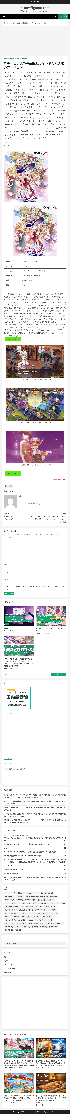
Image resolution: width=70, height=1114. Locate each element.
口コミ (18, 927)
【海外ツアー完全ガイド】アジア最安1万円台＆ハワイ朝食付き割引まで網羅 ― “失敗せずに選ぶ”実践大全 (19, 1097)
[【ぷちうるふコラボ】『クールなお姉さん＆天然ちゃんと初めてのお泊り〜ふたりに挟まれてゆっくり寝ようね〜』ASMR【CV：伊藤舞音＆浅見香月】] (19, 1048)
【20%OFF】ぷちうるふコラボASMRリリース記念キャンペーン (21, 1051)
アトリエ (24, 58)
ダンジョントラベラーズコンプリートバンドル (50, 629)
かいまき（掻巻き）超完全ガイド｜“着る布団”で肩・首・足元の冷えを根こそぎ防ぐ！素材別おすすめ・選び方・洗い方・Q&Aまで (51, 1099)
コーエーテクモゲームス (31, 275)
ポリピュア (9, 923)
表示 (10, 486)
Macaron (53, 896)
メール (6, 572)
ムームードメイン (9, 713)
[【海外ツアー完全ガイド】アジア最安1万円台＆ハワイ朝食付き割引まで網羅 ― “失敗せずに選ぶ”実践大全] (19, 1083)
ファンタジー (41, 623)
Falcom (20, 896)
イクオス (43, 903)
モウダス (38, 923)
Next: (50, 517)
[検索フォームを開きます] (56, 16)
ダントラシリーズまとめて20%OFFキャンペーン (50, 621)
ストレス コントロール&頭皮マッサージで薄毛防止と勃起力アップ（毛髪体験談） (30, 852)
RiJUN (19, 900)
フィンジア (46, 916)
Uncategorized (42, 1091)
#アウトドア (10, 893)
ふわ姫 (50, 900)
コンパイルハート (57, 903)
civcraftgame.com (35, 8)
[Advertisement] (35, 40)
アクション (20, 619)
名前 (5, 565)
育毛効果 (53, 927)
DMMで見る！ (12, 339)
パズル (7, 623)
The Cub (26, 614)
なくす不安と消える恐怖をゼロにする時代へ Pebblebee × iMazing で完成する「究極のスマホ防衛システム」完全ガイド (50, 1062)
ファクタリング (32, 916)
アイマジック (10, 903)
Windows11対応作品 (43, 617)
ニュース (22, 913)
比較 (27, 927)
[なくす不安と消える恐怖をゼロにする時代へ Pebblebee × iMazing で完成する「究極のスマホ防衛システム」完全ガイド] (51, 1048)
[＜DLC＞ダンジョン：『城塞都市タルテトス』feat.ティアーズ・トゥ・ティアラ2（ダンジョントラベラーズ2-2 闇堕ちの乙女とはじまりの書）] (19, 646)
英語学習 (9, 930)
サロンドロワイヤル (34, 906)
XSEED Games (30, 900)
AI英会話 (49, 893)
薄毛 (18, 930)
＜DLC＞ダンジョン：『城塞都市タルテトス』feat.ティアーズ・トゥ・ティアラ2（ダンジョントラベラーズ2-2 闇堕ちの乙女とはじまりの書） (19, 662)
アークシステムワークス (27, 903)
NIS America (9, 900)
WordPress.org (8, 972)
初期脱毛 (9, 927)
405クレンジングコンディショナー (30, 893)
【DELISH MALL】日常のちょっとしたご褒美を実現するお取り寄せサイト (27, 844)
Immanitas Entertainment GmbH (37, 896)
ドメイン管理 (10, 913)
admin (7, 143)
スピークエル (10, 910)
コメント (7, 538)
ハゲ (7, 916)
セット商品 (53, 617)
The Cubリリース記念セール (13, 617)
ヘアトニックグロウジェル (15, 920)
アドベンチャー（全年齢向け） (13, 621)
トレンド (51, 910)
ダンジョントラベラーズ (44, 619)
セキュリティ (24, 910)
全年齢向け (13, 1056)
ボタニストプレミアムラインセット (40, 920)
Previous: (19, 516)
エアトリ (8, 1091)
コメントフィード (9, 968)
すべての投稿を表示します (30, 503)
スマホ (39, 1056)
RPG (20, 58)
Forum (5, 848)
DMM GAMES (9, 896)
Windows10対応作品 (11, 619)
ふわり (41, 900)
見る (65, 16)
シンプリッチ (49, 906)
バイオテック (18, 916)
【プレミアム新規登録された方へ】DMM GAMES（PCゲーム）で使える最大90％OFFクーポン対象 (30, 1053)
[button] (4, 16)
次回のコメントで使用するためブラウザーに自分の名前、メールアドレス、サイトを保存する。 (35, 588)
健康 (60, 923)
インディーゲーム (26, 621)
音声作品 (19, 1056)
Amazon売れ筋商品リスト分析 (13, 869)
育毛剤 (43, 927)
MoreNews (51, 1112)
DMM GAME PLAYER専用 (10, 58)
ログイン (6, 961)
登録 (5, 957)
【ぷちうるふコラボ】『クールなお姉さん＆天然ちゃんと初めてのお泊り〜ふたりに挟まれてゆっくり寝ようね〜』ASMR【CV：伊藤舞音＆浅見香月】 (19, 1064)
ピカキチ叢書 (8, 758)
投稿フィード (8, 965)
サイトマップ (8, 866)
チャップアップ (38, 910)
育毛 (35, 927)
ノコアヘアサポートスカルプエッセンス (44, 913)
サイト (6, 579)
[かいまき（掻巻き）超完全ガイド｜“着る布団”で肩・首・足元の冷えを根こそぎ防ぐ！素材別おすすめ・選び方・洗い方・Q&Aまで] (51, 1083)
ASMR (7, 1056)
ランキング (50, 923)
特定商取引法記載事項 (11, 873)
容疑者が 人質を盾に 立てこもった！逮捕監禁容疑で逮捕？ (23, 856)
